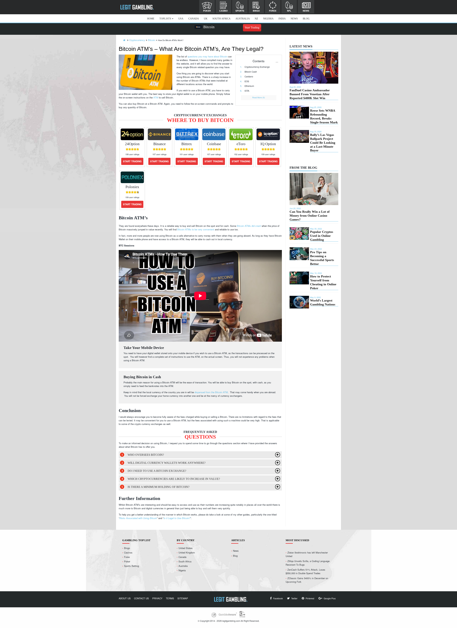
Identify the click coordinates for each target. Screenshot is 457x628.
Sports (239, 10)
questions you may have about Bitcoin (207, 56)
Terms (170, 598)
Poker (207, 10)
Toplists (165, 18)
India (282, 18)
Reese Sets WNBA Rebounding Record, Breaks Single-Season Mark (324, 116)
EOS (247, 81)
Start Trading (252, 27)
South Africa (221, 18)
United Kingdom (187, 552)
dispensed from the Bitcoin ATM (211, 392)
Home (150, 18)
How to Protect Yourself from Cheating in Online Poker (323, 282)
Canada (193, 18)
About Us (125, 598)
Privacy (157, 598)
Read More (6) (258, 97)
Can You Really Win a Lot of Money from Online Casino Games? (310, 215)
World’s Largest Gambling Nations (322, 302)
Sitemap (182, 598)
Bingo (256, 10)
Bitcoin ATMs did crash (249, 226)
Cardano (249, 76)
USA (180, 18)
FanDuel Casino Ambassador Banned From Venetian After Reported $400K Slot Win (310, 94)
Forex (272, 10)
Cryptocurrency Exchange (257, 66)
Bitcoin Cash (251, 71)
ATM (155, 97)
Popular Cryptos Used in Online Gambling (321, 235)
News (306, 10)
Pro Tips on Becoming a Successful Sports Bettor (322, 258)
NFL (289, 10)
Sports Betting (131, 566)
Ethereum (249, 85)
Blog (306, 18)
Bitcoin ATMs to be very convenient (195, 229)
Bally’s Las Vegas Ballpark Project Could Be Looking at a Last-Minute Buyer (322, 142)
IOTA (247, 90)
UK (205, 18)
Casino (223, 10)
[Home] (124, 40)
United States (186, 548)
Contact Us (141, 598)
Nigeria (268, 18)
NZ (256, 18)
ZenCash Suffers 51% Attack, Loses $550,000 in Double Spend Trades (305, 571)
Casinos (128, 552)
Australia (242, 18)
